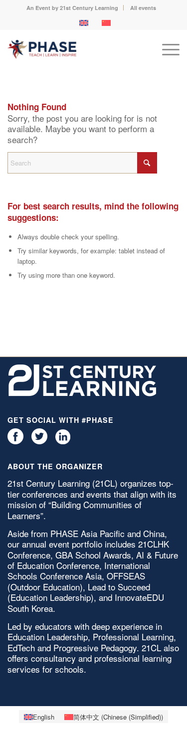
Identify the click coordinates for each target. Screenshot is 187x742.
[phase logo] (76, 49)
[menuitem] (72, 7)
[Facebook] (15, 441)
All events (143, 7)
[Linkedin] (62, 441)
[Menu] (166, 49)
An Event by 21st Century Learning (72, 7)
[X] (39, 441)
